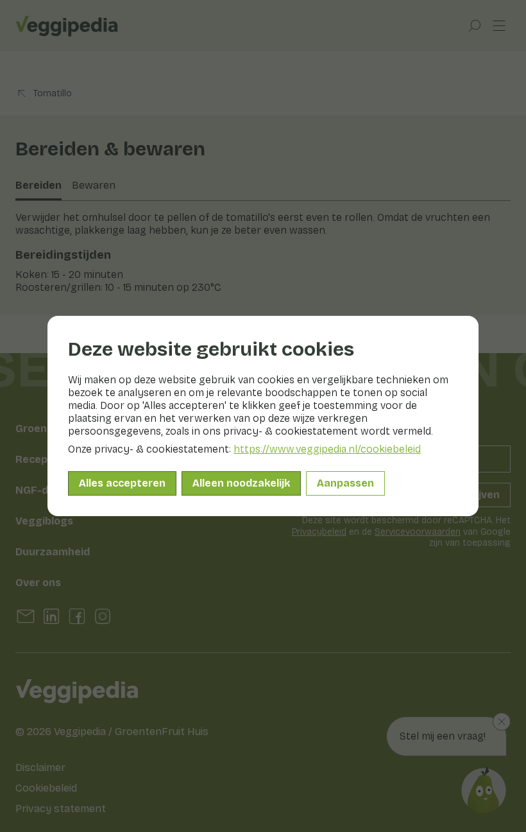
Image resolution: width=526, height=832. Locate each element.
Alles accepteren (122, 483)
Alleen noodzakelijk (241, 483)
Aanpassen (345, 483)
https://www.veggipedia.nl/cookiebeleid (327, 449)
